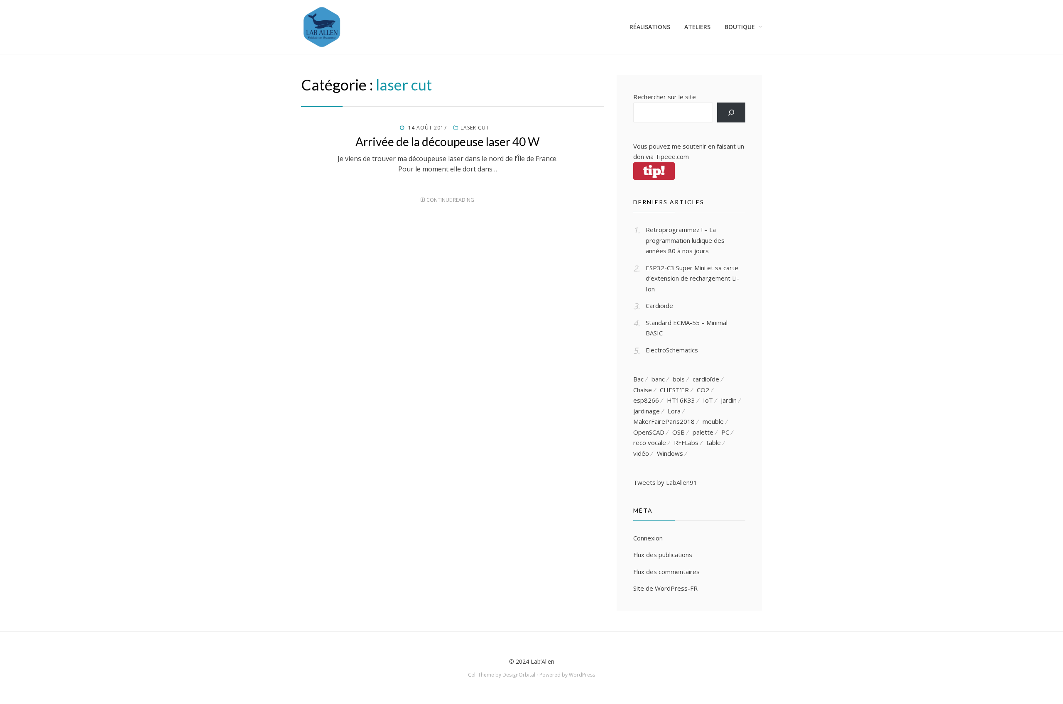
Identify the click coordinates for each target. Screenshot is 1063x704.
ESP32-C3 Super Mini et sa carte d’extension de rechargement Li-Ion (692, 278)
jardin (729, 400)
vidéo (641, 453)
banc (658, 379)
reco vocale (649, 442)
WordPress (582, 674)
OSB (678, 432)
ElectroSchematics (672, 350)
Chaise (642, 390)
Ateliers (697, 27)
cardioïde (706, 379)
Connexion (648, 538)
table (713, 442)
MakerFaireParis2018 (664, 421)
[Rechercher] (731, 112)
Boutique (740, 27)
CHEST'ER (674, 390)
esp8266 (646, 400)
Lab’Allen (542, 661)
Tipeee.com (672, 156)
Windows (670, 453)
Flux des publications (662, 554)
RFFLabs (686, 442)
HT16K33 (681, 400)
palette (703, 432)
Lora (674, 411)
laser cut (474, 127)
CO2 (703, 390)
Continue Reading (450, 199)
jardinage (646, 411)
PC (725, 432)
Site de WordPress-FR (665, 588)
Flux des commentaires (666, 571)
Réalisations (649, 27)
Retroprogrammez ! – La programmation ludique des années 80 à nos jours (685, 240)
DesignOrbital (518, 674)
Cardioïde (659, 305)
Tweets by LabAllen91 (665, 482)
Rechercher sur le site (664, 97)
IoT (708, 400)
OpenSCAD (648, 432)
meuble (713, 421)
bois (679, 379)
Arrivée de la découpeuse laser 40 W (447, 141)
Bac (638, 379)
